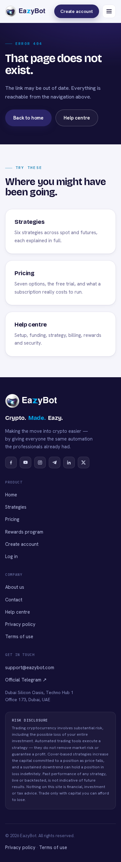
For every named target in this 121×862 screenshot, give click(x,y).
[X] (83, 462)
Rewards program (24, 532)
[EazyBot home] (20, 11)
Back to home (28, 118)
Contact (13, 600)
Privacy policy (20, 624)
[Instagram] (40, 462)
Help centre (77, 118)
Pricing (12, 519)
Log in (11, 556)
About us (14, 587)
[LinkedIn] (69, 462)
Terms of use (19, 636)
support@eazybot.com (29, 667)
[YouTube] (25, 462)
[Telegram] (54, 462)
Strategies (15, 507)
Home (11, 495)
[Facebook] (11, 462)
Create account (76, 11)
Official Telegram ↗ (26, 680)
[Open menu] (109, 11)
